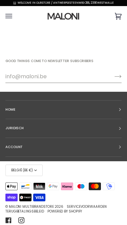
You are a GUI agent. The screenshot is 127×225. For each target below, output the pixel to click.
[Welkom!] (113, 76)
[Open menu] (15, 16)
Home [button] (10, 109)
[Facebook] (8, 220)
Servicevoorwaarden (86, 206)
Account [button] (14, 147)
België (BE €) (22, 170)
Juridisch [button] (14, 128)
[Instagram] (21, 220)
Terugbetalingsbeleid (24, 211)
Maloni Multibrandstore (31, 206)
